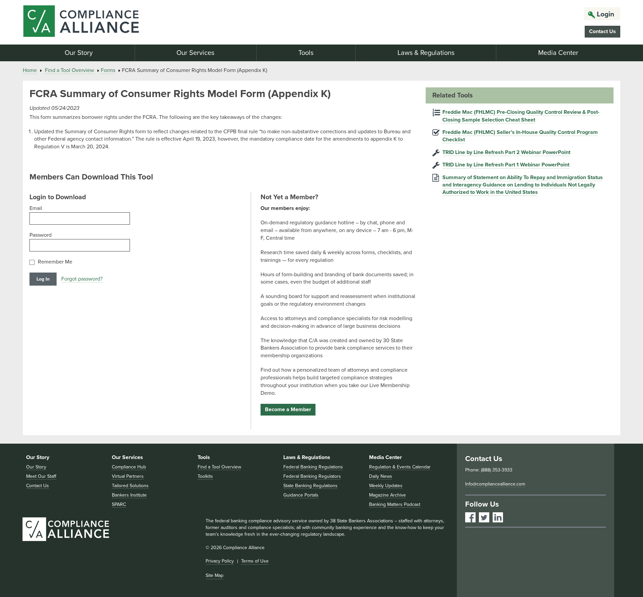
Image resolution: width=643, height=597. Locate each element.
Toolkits (205, 476)
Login (605, 14)
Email (35, 208)
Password (40, 235)
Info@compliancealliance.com (495, 484)
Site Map (214, 575)
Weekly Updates (386, 486)
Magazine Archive (387, 495)
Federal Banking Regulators (312, 476)
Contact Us (602, 31)
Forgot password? (81, 279)
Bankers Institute (129, 495)
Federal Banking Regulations (313, 467)
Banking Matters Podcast (394, 504)
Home (30, 70)
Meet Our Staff (41, 476)
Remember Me (55, 262)
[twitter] (484, 517)
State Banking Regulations (310, 486)
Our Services (195, 53)
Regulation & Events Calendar (400, 467)
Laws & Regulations (426, 53)
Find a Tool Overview (69, 70)
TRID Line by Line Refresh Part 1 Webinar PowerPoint (505, 164)
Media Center (558, 53)
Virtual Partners (128, 476)
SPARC (119, 504)
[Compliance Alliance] (119, 22)
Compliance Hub (129, 467)
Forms (108, 70)
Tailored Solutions (130, 486)
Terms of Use (255, 561)
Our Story (79, 53)
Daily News (380, 476)
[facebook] (470, 517)
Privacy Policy (220, 561)
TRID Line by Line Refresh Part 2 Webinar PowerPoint (506, 152)
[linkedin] (498, 517)
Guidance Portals (300, 495)
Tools (305, 53)
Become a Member (288, 409)
